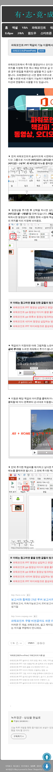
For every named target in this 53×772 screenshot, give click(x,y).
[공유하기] (17, 643)
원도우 (32, 33)
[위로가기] (47, 757)
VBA (25, 27)
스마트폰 (46, 33)
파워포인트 (39, 27)
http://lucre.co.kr (18, 595)
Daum (30, 769)
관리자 (39, 766)
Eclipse (9, 33)
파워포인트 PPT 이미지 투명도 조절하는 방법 (27, 670)
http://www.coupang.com (21, 616)
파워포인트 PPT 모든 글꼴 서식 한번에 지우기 (27, 667)
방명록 (32, 766)
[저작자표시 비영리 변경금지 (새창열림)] (41, 643)
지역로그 (8, 766)
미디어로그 (25, 766)
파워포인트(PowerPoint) (24, 50)
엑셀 (15, 27)
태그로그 (16, 766)
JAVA (20, 33)
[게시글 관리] (21, 643)
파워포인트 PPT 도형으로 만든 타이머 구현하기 (28, 680)
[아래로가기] (47, 766)
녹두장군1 (9, 769)
